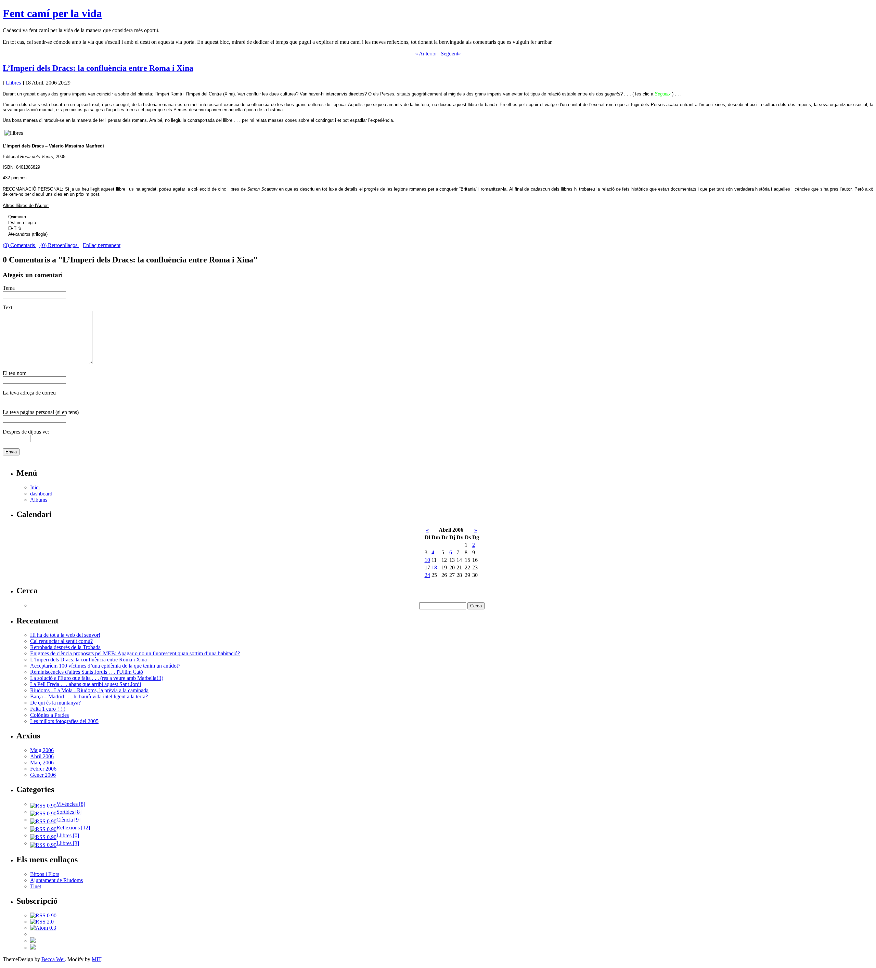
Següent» (451, 53)
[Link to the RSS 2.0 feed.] (42, 922)
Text (7, 307)
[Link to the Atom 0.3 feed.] (43, 928)
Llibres (13, 83)
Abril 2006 (42, 756)
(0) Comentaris (19, 245)
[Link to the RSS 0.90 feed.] (43, 915)
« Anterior (426, 53)
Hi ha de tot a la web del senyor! (65, 635)
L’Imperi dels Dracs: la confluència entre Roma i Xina (98, 68)
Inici (35, 487)
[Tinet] (33, 948)
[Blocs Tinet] (33, 941)
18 (434, 567)
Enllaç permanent (101, 245)
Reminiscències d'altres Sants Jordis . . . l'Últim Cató (86, 672)
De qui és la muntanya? (55, 703)
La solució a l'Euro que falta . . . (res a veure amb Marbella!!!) (96, 678)
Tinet (35, 886)
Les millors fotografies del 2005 (64, 721)
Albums (38, 500)
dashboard (41, 493)
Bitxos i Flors (44, 874)
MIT (96, 959)
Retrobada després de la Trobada (65, 647)
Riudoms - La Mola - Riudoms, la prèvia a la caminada (89, 690)
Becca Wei (53, 959)
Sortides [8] (68, 812)
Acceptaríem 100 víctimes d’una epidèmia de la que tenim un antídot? (105, 666)
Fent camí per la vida (52, 13)
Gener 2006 (43, 775)
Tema (9, 288)
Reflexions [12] (73, 827)
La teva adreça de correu (29, 393)
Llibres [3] (67, 843)
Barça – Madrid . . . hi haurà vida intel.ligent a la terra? (89, 696)
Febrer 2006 (43, 769)
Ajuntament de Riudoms (56, 880)
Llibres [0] (67, 835)
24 (427, 575)
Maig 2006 (42, 750)
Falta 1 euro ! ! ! (47, 709)
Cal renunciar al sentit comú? (61, 641)
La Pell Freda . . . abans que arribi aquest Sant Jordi (85, 684)
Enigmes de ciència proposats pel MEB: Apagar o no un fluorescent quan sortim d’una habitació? (135, 653)
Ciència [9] (68, 820)
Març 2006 (42, 762)
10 (427, 560)
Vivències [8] (70, 804)
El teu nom (14, 373)
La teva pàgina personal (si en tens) (41, 412)
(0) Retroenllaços (59, 245)
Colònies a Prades (49, 715)
